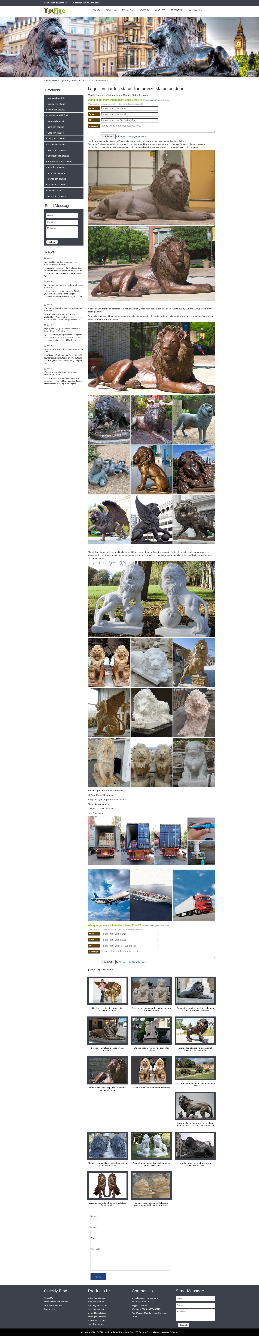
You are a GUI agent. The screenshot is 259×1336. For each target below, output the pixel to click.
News (54, 80)
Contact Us (195, 10)
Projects (176, 10)
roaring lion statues (57, 150)
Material (127, 10)
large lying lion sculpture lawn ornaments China (63, 350)
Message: (95, 1249)
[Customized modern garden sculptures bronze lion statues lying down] (194, 990)
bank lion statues (56, 127)
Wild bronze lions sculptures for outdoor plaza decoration (107, 1088)
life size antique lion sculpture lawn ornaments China (60, 373)
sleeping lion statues (57, 98)
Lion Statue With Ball (58, 115)
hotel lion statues (56, 167)
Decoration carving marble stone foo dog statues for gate (151, 1009)
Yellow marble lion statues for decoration (151, 1087)
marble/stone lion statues (60, 161)
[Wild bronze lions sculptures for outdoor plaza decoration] (107, 1070)
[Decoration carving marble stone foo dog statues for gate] (150, 990)
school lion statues (57, 144)
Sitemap (174, 1332)
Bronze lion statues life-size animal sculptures (107, 1049)
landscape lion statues (58, 155)
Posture (144, 10)
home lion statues (56, 173)
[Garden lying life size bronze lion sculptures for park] (107, 990)
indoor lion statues (56, 109)
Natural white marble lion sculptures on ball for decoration (151, 1164)
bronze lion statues (57, 179)
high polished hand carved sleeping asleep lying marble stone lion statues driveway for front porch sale (151, 1205)
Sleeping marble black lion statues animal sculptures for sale (107, 1164)
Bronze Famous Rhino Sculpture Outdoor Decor (195, 1084)
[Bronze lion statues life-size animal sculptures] (107, 1030)
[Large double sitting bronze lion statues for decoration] (107, 1185)
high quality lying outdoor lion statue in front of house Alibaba (62, 329)
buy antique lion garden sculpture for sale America (63, 286)
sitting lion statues (56, 138)
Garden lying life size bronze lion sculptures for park (107, 1009)
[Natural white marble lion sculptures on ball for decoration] (150, 1145)
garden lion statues (57, 196)
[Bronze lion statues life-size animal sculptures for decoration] (194, 1030)
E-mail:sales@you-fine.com (86, 3)
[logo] (58, 10)
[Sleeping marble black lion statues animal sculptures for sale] (107, 1145)
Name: (93, 1216)
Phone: (93, 1238)
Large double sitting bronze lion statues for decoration (107, 1204)
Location (160, 10)
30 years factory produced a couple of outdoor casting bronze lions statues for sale (195, 1125)
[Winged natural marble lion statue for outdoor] (150, 1030)
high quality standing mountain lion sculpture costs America (60, 263)
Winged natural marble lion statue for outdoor (151, 1049)
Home (96, 10)
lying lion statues (56, 132)
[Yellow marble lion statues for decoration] (150, 1070)
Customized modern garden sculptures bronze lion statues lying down (195, 1009)
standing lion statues (57, 121)
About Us (111, 10)
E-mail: (93, 1227)
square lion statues (57, 184)
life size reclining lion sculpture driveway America (63, 309)
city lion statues (55, 190)
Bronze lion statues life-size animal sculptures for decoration (195, 1049)
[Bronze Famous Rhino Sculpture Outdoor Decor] (194, 1068)
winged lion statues (57, 104)
